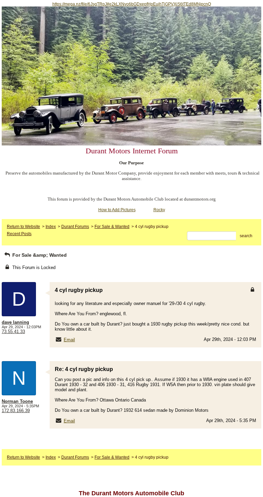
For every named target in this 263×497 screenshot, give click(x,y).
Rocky (159, 209)
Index (51, 226)
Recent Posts (19, 233)
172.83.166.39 (16, 410)
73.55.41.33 (13, 331)
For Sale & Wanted (112, 226)
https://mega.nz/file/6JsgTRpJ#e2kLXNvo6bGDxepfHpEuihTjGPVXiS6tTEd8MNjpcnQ (131, 4)
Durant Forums (75, 226)
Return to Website (23, 226)
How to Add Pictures (117, 209)
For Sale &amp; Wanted (39, 255)
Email (69, 339)
